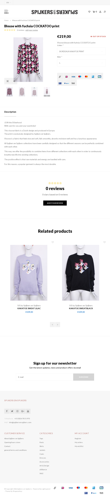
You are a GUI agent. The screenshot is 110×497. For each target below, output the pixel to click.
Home (6, 20)
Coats (42, 454)
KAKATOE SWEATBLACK (81, 308)
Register (78, 438)
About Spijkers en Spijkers (14, 438)
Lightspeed (46, 489)
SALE (41, 473)
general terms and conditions (15, 450)
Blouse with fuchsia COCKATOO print (26, 20)
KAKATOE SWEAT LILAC (29, 308)
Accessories (44, 462)
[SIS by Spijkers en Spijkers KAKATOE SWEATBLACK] (81, 272)
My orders (79, 442)
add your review (31, 30)
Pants (42, 442)
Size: (59, 57)
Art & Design (44, 466)
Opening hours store (12, 442)
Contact (7, 446)
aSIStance (43, 469)
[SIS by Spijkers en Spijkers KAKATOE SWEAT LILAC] (29, 272)
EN (8, 2)
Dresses (43, 458)
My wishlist (79, 446)
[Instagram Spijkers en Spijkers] (17, 411)
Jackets (42, 450)
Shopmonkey (17, 491)
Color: (60, 45)
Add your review (55, 203)
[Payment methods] (60, 76)
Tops (41, 438)
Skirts (42, 446)
